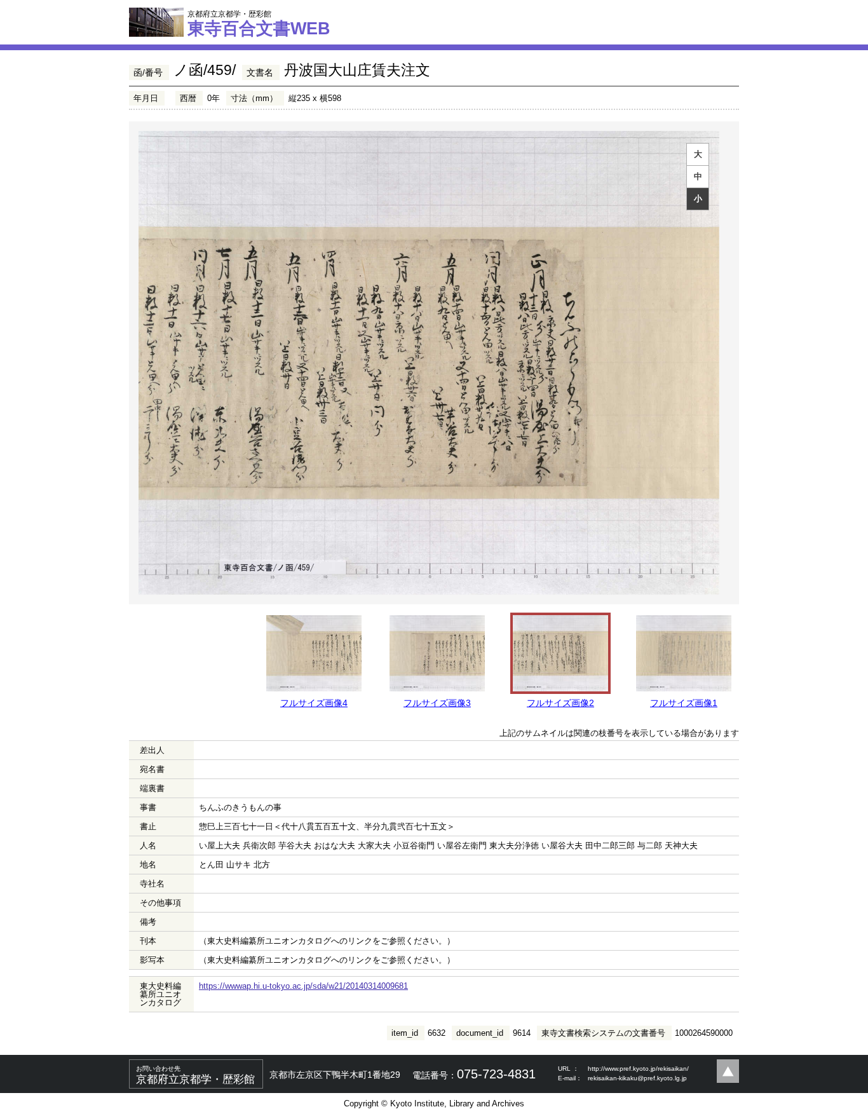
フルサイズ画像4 (314, 703)
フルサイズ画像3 (437, 703)
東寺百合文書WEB (258, 23)
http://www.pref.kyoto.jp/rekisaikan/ (638, 1068)
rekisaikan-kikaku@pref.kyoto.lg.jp (637, 1078)
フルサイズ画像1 (683, 703)
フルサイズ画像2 (560, 703)
